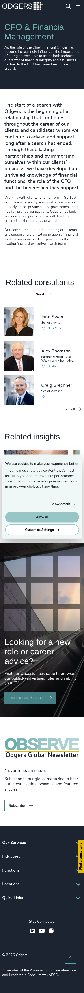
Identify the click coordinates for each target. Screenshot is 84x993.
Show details (60, 504)
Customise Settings (39, 529)
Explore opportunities (26, 698)
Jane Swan (52, 317)
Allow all (42, 517)
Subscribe (17, 805)
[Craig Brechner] (19, 390)
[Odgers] (22, 6)
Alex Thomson (56, 351)
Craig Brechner (56, 385)
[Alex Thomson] (19, 356)
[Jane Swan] (19, 321)
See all (70, 409)
